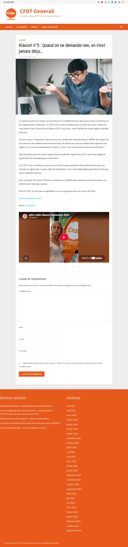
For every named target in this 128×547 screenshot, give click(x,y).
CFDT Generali (37, 11)
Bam (57, 543)
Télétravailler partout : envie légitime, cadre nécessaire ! (26, 405)
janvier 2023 (72, 470)
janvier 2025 (72, 424)
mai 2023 (70, 452)
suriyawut (30, 205)
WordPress (48, 543)
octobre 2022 (72, 484)
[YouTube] (102, 2)
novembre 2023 (73, 438)
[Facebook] (99, 2)
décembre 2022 (73, 475)
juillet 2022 (71, 493)
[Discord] (119, 2)
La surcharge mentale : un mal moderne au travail (23, 427)
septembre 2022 (74, 489)
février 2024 (72, 429)
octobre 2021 (72, 525)
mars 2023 (71, 461)
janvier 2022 (72, 516)
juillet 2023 (71, 447)
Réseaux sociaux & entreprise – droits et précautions (24, 418)
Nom (21, 327)
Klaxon (22, 40)
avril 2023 (70, 456)
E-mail (22, 339)
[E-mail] (122, 2)
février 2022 (72, 512)
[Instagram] (109, 2)
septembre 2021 (74, 530)
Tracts (34, 27)
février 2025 (72, 419)
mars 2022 (71, 507)
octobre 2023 (72, 442)
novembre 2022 (73, 479)
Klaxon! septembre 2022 (30, 198)
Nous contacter (50, 27)
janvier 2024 (72, 433)
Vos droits (22, 27)
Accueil (9, 27)
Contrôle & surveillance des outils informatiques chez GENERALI (30, 423)
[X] (106, 2)
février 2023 (72, 465)
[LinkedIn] (112, 2)
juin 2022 (70, 498)
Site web (23, 351)
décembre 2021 (73, 521)
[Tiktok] (115, 2)
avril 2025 (70, 410)
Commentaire (25, 291)
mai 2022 (70, 502)
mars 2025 (71, 415)
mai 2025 (70, 405)
